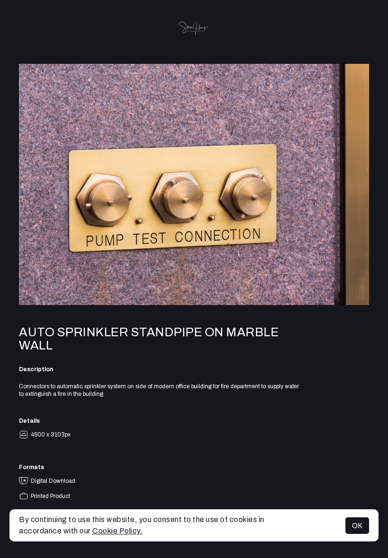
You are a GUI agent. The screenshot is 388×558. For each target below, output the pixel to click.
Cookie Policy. (117, 531)
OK (357, 526)
